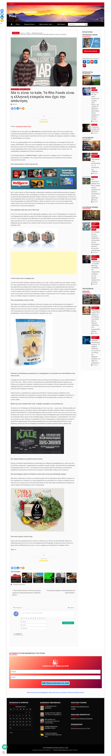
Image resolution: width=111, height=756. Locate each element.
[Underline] (26, 618)
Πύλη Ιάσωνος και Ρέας (23, 13)
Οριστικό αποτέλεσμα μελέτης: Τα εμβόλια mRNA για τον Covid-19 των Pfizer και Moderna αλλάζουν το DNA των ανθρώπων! (95, 353)
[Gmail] (20, 108)
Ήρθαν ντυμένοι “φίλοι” (45, 24)
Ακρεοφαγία (19, 126)
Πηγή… (13, 549)
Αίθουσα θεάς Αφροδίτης (91, 51)
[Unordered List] (33, 618)
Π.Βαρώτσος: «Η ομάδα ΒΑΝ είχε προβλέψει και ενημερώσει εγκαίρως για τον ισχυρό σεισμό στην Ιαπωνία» (95, 273)
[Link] (40, 618)
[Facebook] (12, 108)
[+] (44, 618)
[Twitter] (15, 108)
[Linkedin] (17, 108)
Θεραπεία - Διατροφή (25, 89)
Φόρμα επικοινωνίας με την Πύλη (80, 728)
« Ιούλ (11, 732)
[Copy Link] (2, 20)
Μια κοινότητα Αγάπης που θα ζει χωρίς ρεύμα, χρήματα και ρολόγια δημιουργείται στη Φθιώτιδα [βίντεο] (26, 593)
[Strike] (28, 618)
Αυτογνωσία (87, 139)
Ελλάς (17, 24)
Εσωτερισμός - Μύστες (95, 157)
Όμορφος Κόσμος (29, 24)
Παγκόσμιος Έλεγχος (94, 228)
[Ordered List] (31, 618)
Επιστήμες (94, 260)
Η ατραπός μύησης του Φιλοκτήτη (95, 130)
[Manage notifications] (3, 752)
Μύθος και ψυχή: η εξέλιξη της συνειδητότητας (90, 80)
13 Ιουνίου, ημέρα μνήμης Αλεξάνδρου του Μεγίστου (91, 215)
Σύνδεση (71, 607)
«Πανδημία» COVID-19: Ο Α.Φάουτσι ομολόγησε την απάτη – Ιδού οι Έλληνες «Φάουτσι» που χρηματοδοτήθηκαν (95, 322)
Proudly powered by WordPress (41, 750)
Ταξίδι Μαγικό (61, 24)
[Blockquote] (35, 618)
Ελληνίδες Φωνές (15, 89)
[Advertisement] (44, 263)
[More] (23, 108)
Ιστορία (93, 89)
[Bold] (22, 618)
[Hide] (1, 23)
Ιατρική (25, 126)
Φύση (29, 126)
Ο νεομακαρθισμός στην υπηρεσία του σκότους (90, 299)
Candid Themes (72, 750)
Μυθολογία (87, 73)
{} (42, 618)
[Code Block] (37, 618)
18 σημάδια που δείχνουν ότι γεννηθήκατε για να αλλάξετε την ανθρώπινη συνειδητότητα (91, 142)
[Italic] (24, 618)
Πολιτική (94, 231)
